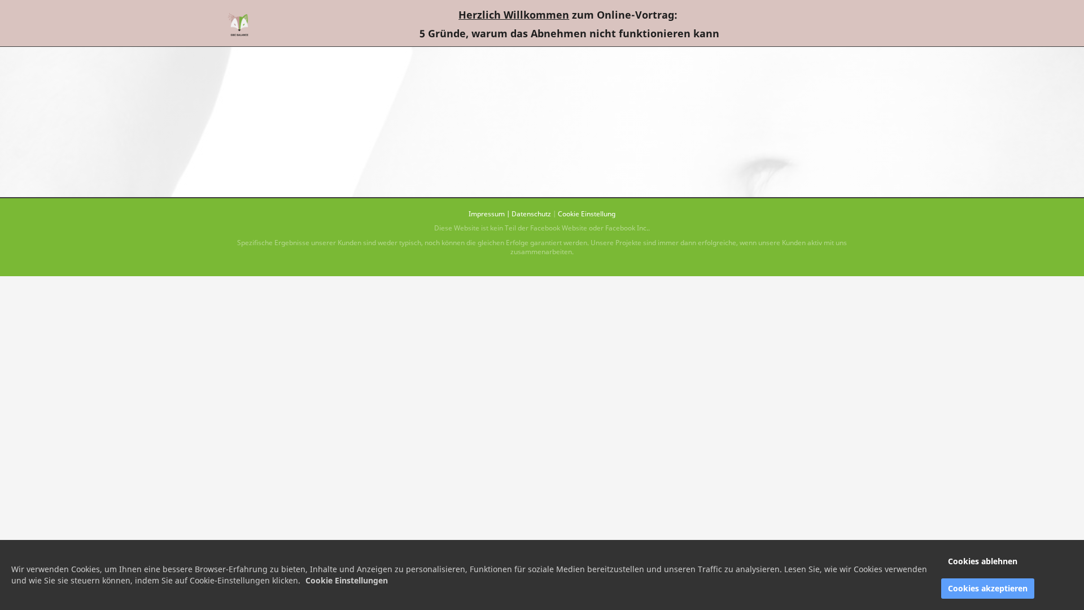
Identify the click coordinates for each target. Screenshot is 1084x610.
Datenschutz (531, 214)
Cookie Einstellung (586, 214)
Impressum (487, 214)
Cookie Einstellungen (346, 580)
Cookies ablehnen (982, 561)
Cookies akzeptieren (988, 588)
